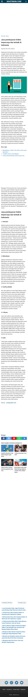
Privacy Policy (16, 689)
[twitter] (8, 438)
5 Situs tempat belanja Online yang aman (13, 155)
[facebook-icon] (6, 682)
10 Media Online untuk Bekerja (11, 154)
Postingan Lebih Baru (7, 602)
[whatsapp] (19, 438)
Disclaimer (23, 689)
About (4, 689)
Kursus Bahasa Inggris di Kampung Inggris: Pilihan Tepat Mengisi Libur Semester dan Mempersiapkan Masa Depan (14, 627)
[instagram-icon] (11, 682)
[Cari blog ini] (26, 1)
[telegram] (24, 438)
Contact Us (9, 689)
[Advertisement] (14, 19)
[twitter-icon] (16, 682)
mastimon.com (14, 1)
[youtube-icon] (21, 682)
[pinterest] (14, 438)
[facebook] (3, 438)
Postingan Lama (22, 602)
